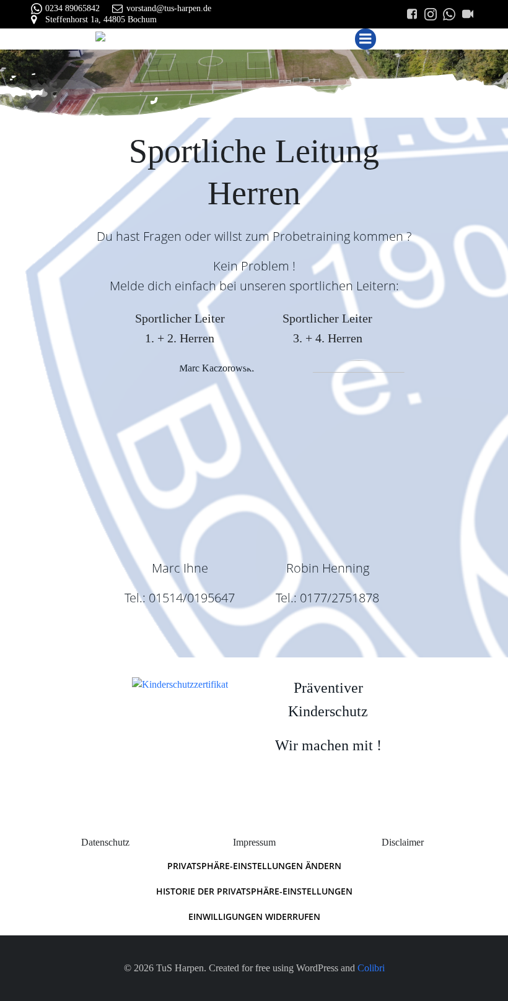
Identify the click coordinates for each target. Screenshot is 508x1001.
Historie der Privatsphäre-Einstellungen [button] (254, 891)
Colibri (371, 968)
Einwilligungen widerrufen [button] (254, 916)
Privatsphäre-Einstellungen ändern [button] (254, 866)
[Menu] (365, 39)
